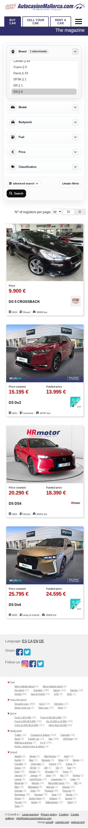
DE (41, 641)
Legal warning (30, 814)
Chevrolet (36, 764)
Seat (54, 794)
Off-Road (68, 738)
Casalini (19, 764)
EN (35, 641)
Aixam (32, 756)
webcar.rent (78, 822)
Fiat (69, 767)
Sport (17, 738)
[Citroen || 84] (43, 61)
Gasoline (38, 690)
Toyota (18, 802)
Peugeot (49, 790)
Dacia (18, 767)
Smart (18, 798)
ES (24, 641)
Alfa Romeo (50, 756)
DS (57, 767)
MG (76, 783)
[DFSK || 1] (43, 79)
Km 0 (42, 704)
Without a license (23, 742)
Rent (60, 707)
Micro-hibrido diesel (25, 686)
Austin (18, 760)
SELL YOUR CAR (35, 22)
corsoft (49, 822)
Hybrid (18, 694)
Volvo (70, 802)
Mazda (35, 783)
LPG (56, 694)
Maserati (19, 783)
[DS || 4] (43, 92)
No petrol (19, 690)
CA (30, 641)
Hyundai (49, 771)
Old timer (58, 704)
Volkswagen (51, 802)
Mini (17, 787)
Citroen (52, 764)
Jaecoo (18, 775)
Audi (66, 756)
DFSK (33, 767)
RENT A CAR (60, 22)
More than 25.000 (58, 725)
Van (50, 738)
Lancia (18, 779)
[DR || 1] (43, 85)
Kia (61, 775)
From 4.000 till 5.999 (50, 717)
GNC (69, 694)
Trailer (18, 735)
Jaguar (34, 775)
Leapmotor (56, 779)
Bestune (46, 760)
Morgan (50, 787)
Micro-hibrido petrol (53, 686)
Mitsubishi (33, 787)
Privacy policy (49, 814)
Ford (17, 771)
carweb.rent (62, 822)
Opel (32, 790)
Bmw (60, 760)
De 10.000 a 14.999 (56, 721)
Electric (74, 690)
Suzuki (68, 798)
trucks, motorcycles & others (30, 746)
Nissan (66, 787)
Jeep (48, 775)
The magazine (70, 30)
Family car (33, 738)
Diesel (56, 690)
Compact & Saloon (40, 735)
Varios (34, 802)
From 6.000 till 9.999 (25, 721)
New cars (43, 707)
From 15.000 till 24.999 (26, 725)
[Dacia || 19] (43, 73)
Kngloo (76, 775)
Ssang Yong (35, 798)
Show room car (22, 707)
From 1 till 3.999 (23, 717)
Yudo (17, 806)
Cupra (69, 764)
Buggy (76, 760)
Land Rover (35, 779)
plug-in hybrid (38, 694)
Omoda (18, 790)
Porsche (67, 790)
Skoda (69, 794)
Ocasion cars (22, 704)
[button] (68, 212)
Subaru (53, 798)
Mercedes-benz (56, 783)
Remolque (20, 794)
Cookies (64, 814)
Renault (38, 794)
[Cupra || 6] (43, 67)
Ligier (73, 779)
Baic (31, 760)
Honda (32, 771)
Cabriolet (65, 735)
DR (46, 767)
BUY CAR (12, 22)
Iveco (66, 771)
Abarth (18, 756)
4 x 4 (42, 742)
